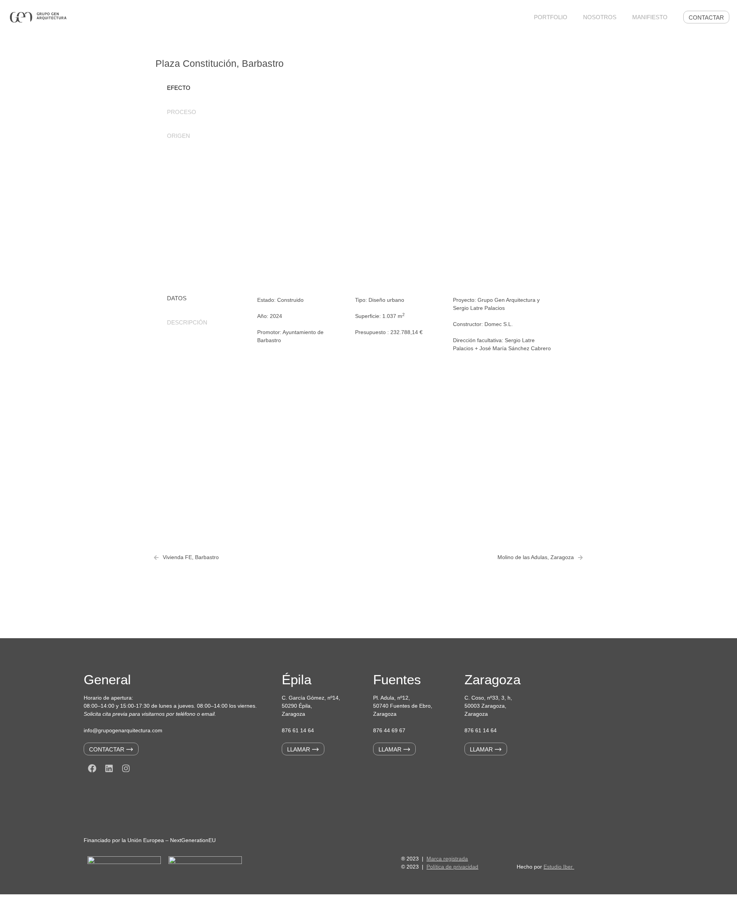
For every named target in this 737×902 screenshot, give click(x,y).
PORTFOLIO (550, 17)
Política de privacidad (452, 867)
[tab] (200, 88)
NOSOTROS (599, 17)
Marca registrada (447, 859)
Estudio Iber (559, 867)
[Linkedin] (109, 768)
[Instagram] (125, 768)
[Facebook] (92, 768)
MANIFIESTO (650, 17)
